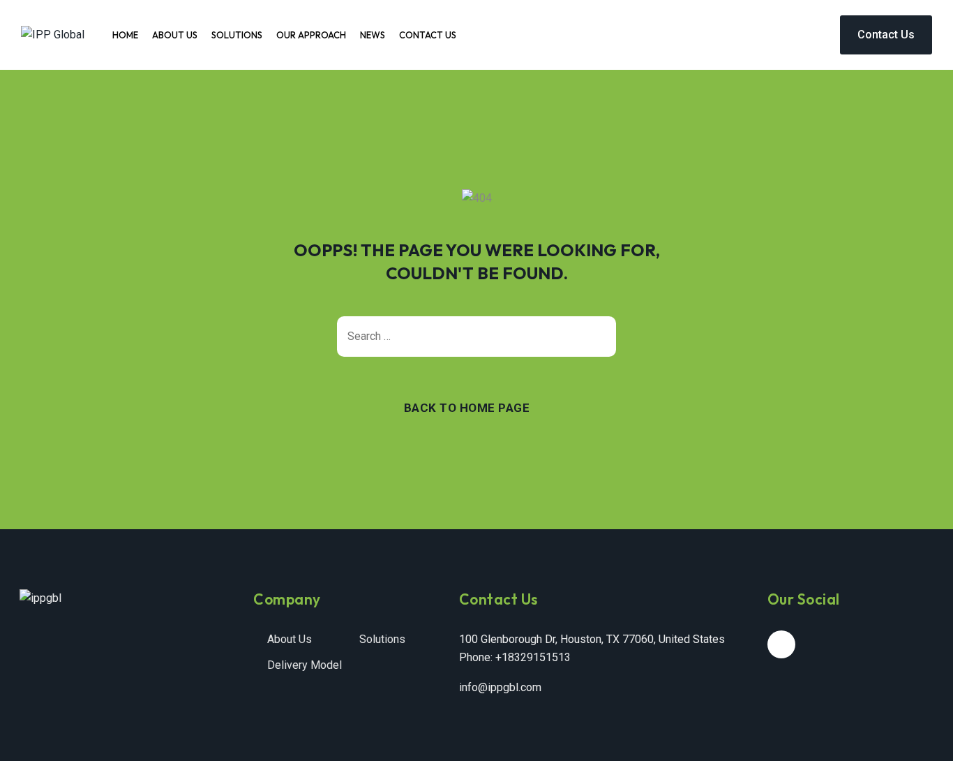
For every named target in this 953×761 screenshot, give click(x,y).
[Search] (598, 336)
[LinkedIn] (781, 644)
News (372, 34)
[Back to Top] (923, 738)
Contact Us (427, 34)
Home (125, 34)
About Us (174, 34)
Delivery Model (304, 665)
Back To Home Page (467, 408)
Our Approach (311, 34)
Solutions (236, 34)
